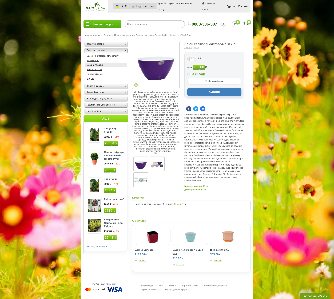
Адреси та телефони (150, 290)
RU (127, 6)
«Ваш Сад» (111, 284)
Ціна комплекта (144, 249)
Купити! (214, 91)
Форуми (172, 286)
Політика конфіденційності (215, 286)
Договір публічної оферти (176, 290)
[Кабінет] (223, 24)
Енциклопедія (147, 286)
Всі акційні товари (97, 246)
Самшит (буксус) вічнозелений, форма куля (114, 155)
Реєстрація (148, 6)
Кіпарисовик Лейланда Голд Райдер (113, 223)
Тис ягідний (111, 178)
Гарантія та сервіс (190, 286)
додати (177, 204)
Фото (161, 286)
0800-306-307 (204, 24)
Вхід (138, 6)
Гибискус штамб (114, 199)
